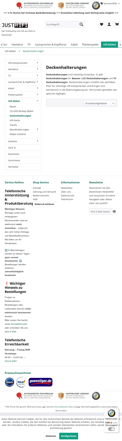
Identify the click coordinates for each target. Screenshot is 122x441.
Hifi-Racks (15, 120)
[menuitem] (65, 24)
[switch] (111, 429)
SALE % (12, 147)
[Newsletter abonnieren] (114, 211)
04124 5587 (11, 361)
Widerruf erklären (44, 204)
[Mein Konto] (109, 24)
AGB (35, 199)
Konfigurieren (68, 436)
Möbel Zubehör (18, 134)
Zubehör (12, 141)
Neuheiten (13, 154)
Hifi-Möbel (14, 101)
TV (9, 75)
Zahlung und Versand (44, 191)
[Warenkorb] (117, 24)
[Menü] (117, 409)
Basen (13, 106)
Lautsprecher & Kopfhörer (22, 81)
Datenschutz (67, 195)
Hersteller (13, 166)
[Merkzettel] (101, 24)
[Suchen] (81, 24)
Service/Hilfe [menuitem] (110, 3)
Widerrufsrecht (41, 195)
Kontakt (37, 187)
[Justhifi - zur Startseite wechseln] (15, 25)
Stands (13, 124)
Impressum (67, 199)
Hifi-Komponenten (17, 62)
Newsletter (67, 187)
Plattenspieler (15, 94)
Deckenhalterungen (20, 115)
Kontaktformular (19, 324)
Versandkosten (61, 406)
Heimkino (13, 69)
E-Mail (13, 331)
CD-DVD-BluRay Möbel (21, 111)
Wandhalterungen (19, 129)
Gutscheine (14, 160)
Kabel (11, 88)
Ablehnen (51, 436)
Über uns (66, 191)
